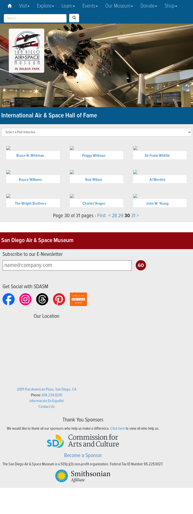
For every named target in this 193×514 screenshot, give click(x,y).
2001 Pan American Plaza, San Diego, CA (46, 389)
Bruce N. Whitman (30, 155)
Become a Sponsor (83, 455)
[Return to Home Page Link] (9, 6)
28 (114, 215)
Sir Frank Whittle (157, 155)
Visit (23, 6)
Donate (147, 6)
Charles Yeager (93, 203)
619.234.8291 (52, 395)
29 (120, 215)
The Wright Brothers (30, 203)
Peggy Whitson (93, 155)
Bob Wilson (93, 179)
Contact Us (46, 406)
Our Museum (117, 6)
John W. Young (157, 203)
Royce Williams (30, 179)
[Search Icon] (74, 18)
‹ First (100, 215)
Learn (67, 6)
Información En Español (46, 401)
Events (88, 6)
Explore (44, 6)
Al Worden (157, 179)
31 (133, 215)
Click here (117, 428)
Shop (170, 6)
